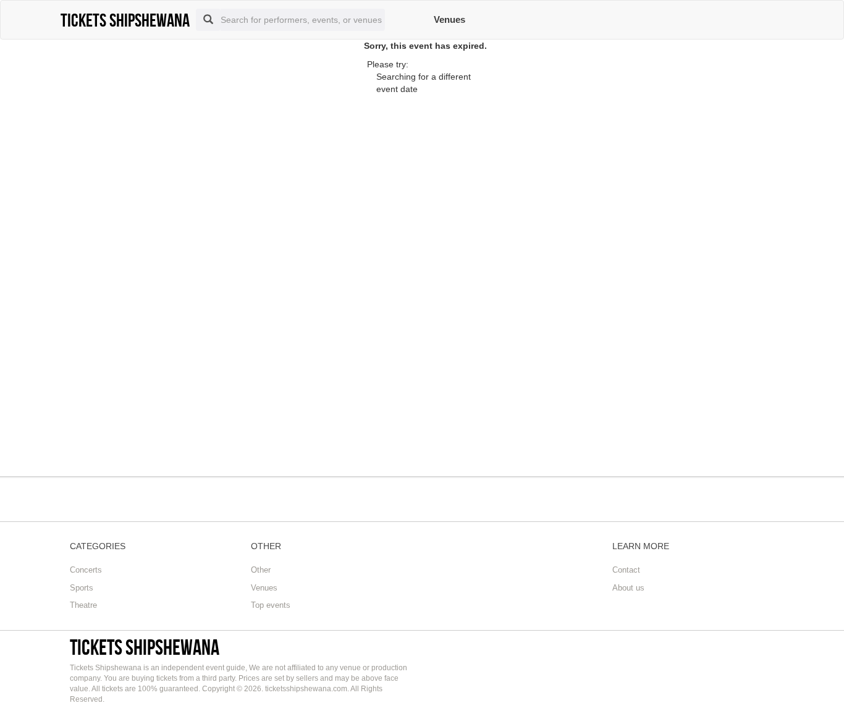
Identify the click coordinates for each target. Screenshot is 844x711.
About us (628, 587)
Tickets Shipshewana (144, 647)
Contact (626, 569)
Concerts (86, 569)
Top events (270, 605)
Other (261, 569)
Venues (449, 19)
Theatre (83, 605)
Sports (81, 587)
